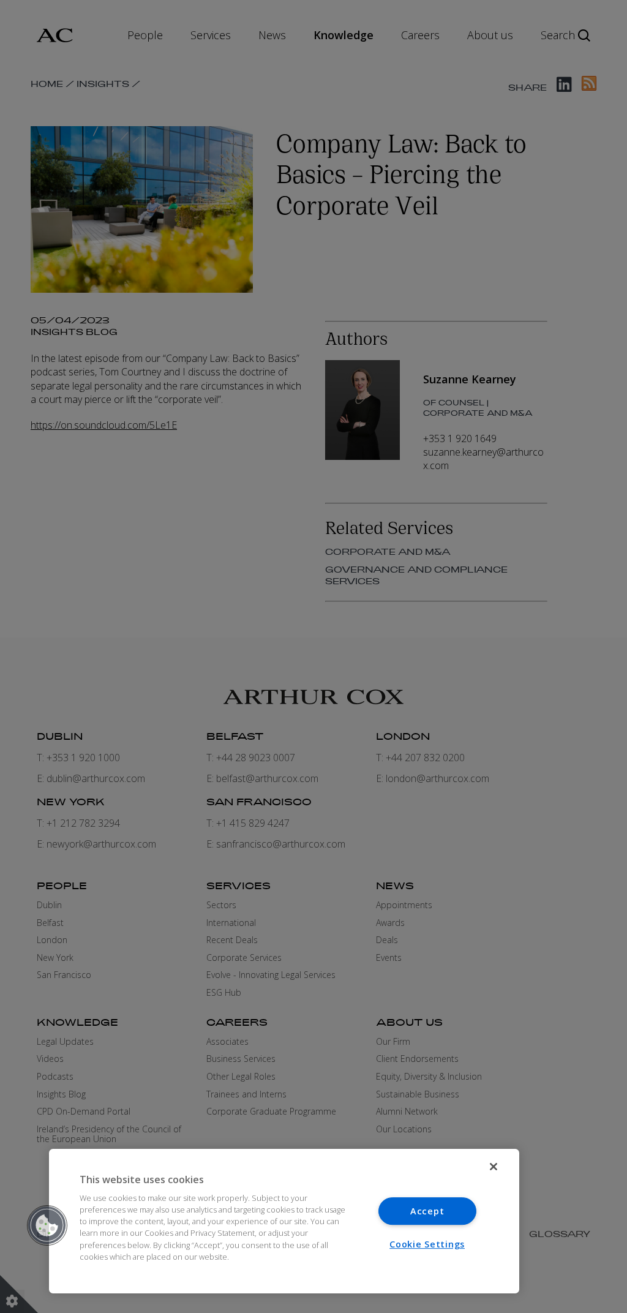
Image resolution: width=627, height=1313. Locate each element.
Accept (427, 1211)
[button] (47, 1225)
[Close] (493, 1166)
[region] (284, 1221)
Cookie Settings (427, 1244)
